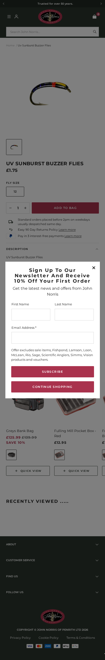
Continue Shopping (52, 387)
